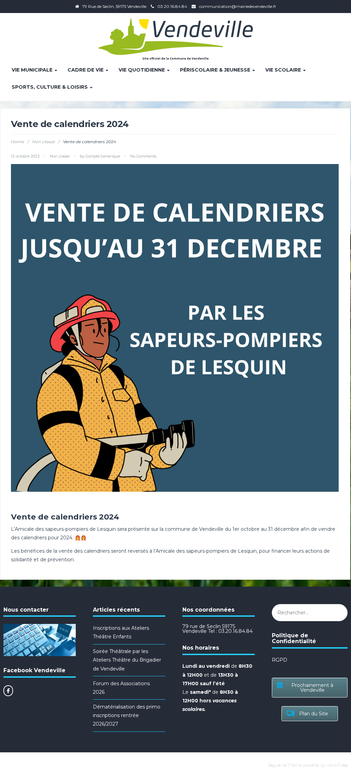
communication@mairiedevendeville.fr (237, 6)
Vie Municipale (33, 70)
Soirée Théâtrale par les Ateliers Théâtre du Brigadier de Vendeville (127, 660)
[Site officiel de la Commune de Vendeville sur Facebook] (8, 690)
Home (17, 141)
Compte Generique (102, 156)
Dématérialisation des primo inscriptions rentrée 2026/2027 (126, 715)
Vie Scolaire (283, 70)
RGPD (279, 660)
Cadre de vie (86, 70)
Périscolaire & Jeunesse (216, 70)
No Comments (143, 156)
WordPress (337, 764)
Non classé (43, 141)
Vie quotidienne (142, 70)
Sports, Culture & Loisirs (50, 87)
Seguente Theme (284, 764)
